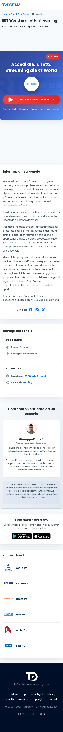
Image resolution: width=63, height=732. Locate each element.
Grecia (26, 14)
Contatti (52, 699)
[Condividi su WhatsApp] (37, 309)
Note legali (37, 694)
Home (5, 14)
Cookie (10, 699)
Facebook (28, 714)
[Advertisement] (31, 39)
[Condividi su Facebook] (31, 309)
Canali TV (15, 14)
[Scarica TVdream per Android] (22, 538)
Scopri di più (39, 497)
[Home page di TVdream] (11, 5)
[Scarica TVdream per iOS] (42, 538)
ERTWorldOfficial (35, 376)
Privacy (51, 694)
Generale (31, 353)
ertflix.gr (28, 382)
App (25, 694)
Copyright (38, 699)
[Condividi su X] (44, 309)
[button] (59, 5)
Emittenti (23, 699)
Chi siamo (13, 694)
